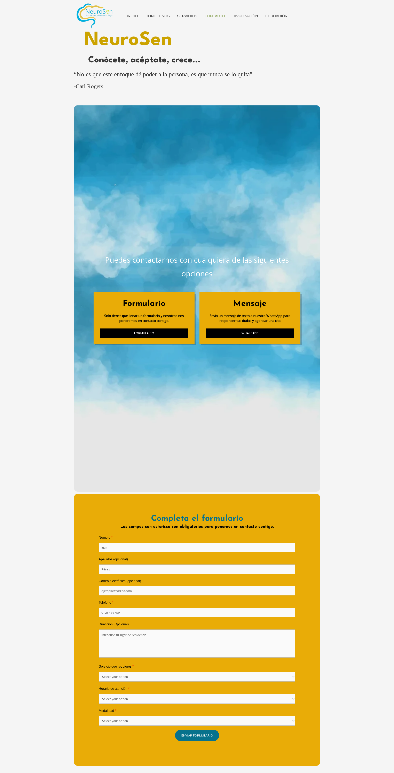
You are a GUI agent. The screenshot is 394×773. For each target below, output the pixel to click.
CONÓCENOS (157, 16)
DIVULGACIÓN (245, 16)
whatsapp (250, 333)
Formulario (144, 333)
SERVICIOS (187, 16)
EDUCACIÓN (276, 16)
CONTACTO (215, 16)
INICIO (132, 16)
